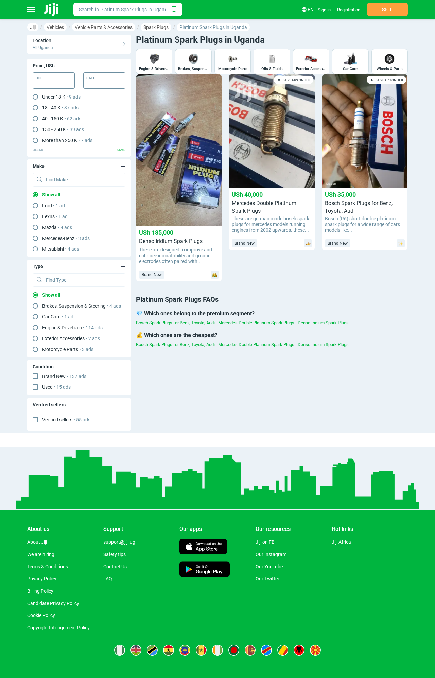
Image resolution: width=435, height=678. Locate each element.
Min (39, 77)
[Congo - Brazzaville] (282, 650)
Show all (51, 194)
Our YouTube (269, 566)
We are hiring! (41, 554)
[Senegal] (201, 650)
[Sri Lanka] (250, 650)
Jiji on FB (265, 542)
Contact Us (115, 566)
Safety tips (114, 554)
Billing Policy (40, 591)
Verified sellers (66, 419)
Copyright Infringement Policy (58, 627)
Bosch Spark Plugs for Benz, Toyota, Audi (175, 322)
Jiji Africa (341, 542)
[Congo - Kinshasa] (266, 650)
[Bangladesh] (233, 650)
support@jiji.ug (119, 542)
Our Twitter (267, 578)
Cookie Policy (41, 615)
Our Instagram (271, 554)
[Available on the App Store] (203, 547)
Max (90, 77)
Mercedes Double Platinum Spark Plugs (256, 322)
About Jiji (37, 542)
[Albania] (299, 650)
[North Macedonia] (315, 650)
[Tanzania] (152, 650)
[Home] (52, 9)
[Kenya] (135, 650)
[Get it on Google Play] (204, 570)
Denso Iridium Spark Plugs (323, 322)
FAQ (107, 578)
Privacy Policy (41, 578)
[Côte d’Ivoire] (217, 650)
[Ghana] (168, 650)
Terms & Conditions (47, 566)
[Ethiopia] (184, 650)
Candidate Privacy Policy (53, 603)
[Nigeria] (119, 650)
